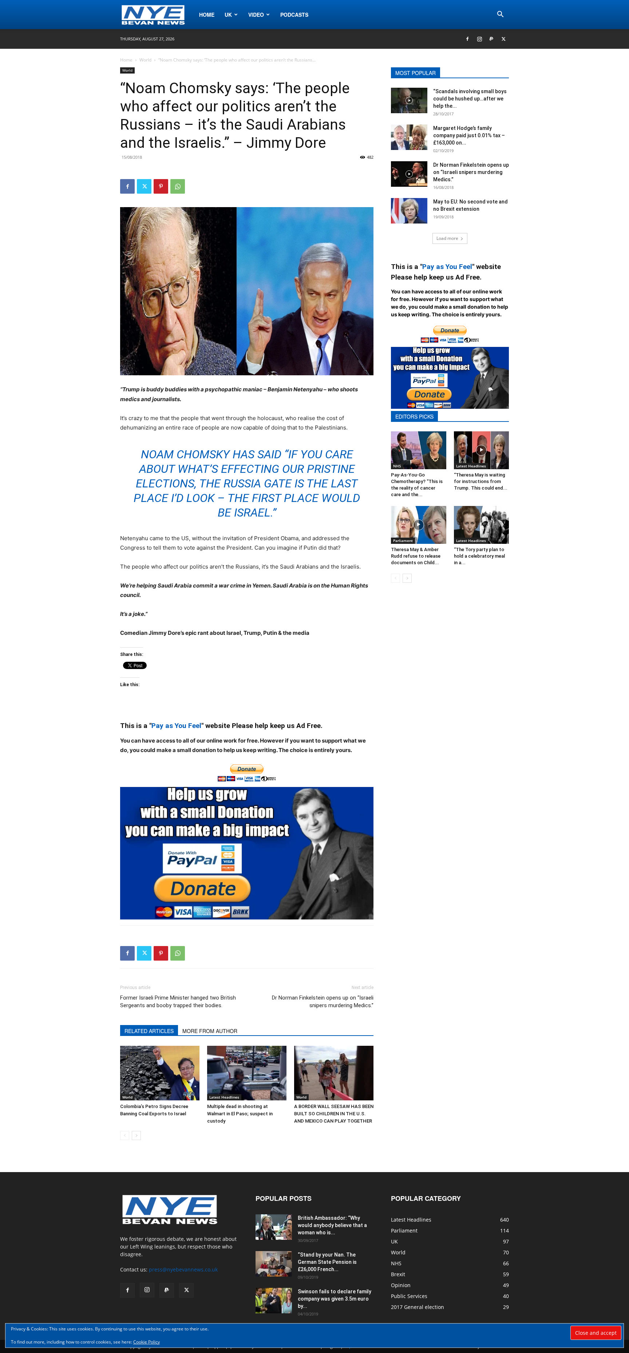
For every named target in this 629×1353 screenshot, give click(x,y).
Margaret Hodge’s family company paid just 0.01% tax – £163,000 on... (469, 135)
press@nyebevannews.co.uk (183, 1269)
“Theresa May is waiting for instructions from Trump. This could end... (480, 481)
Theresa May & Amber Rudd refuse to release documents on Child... (415, 556)
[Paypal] (491, 39)
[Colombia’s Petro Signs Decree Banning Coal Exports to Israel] (159, 1073)
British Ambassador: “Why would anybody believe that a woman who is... (332, 1225)
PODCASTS (294, 14)
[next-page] (136, 1135)
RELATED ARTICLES (149, 1030)
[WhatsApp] (177, 186)
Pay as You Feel (176, 725)
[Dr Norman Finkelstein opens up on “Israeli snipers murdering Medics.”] (409, 174)
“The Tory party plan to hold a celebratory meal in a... (479, 556)
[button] (500, 15)
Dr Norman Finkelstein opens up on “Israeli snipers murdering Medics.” (322, 1001)
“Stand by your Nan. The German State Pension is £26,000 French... (327, 1262)
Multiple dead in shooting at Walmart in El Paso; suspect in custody (240, 1114)
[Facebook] (467, 39)
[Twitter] (503, 39)
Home (206, 14)
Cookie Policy (146, 1342)
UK (228, 14)
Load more (447, 238)
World (145, 60)
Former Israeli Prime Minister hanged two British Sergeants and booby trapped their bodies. (178, 1001)
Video (256, 14)
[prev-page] (124, 1135)
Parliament (403, 540)
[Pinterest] (161, 186)
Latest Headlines (224, 1097)
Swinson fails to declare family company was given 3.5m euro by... (334, 1299)
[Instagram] (479, 39)
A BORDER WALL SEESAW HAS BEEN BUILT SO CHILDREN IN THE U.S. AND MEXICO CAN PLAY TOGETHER (333, 1114)
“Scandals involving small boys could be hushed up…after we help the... (470, 98)
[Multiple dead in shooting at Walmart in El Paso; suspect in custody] (246, 1073)
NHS (397, 465)
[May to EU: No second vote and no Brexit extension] (409, 210)
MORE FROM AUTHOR (209, 1030)
